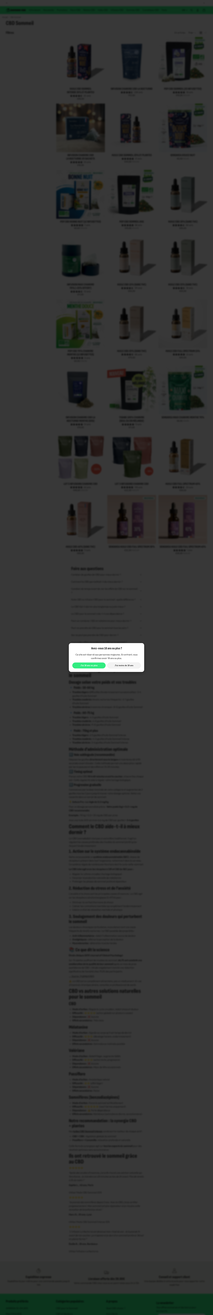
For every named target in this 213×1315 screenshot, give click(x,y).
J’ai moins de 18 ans (124, 665)
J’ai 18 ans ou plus (89, 665)
